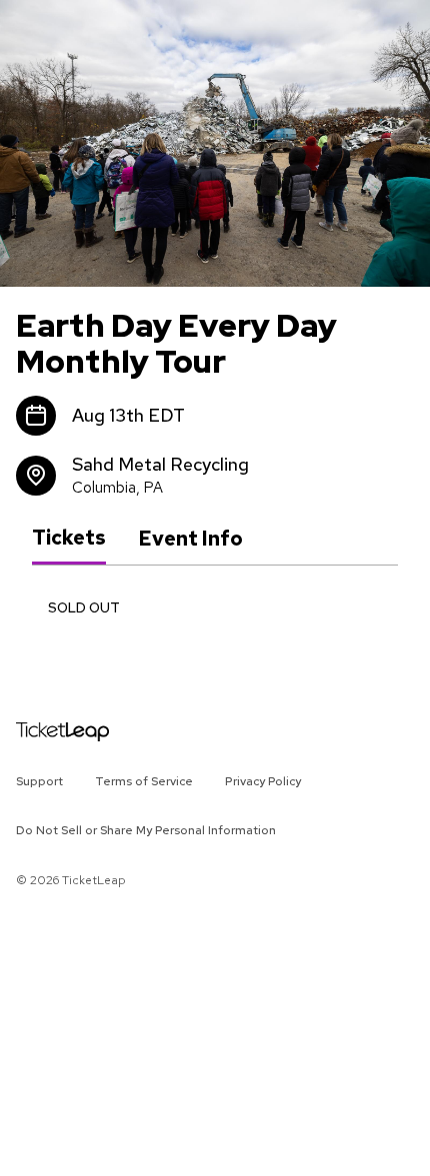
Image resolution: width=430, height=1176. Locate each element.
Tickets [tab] (69, 538)
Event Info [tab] (190, 539)
